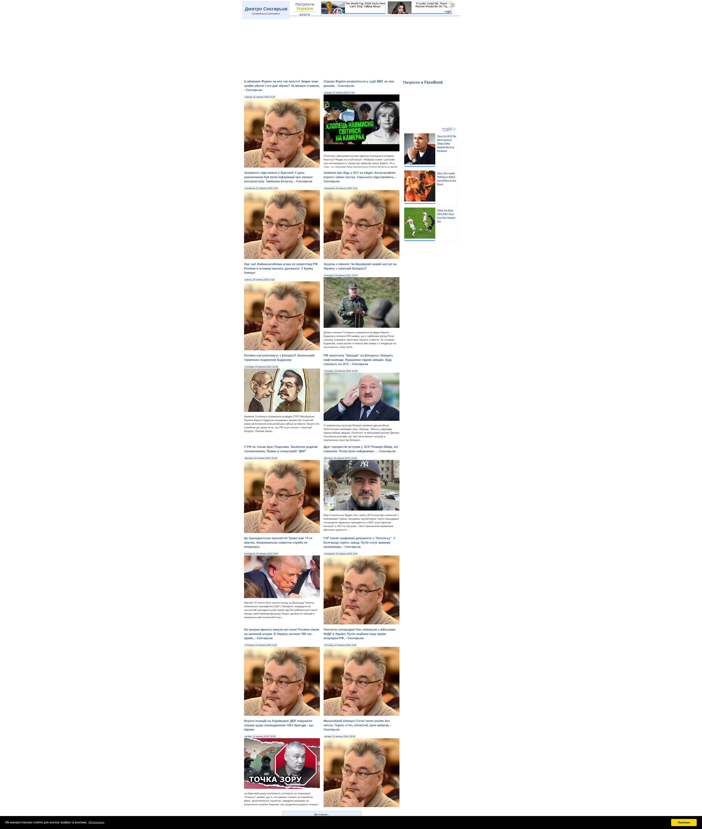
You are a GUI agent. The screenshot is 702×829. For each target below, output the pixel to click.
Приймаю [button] (684, 822)
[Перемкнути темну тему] (450, 5)
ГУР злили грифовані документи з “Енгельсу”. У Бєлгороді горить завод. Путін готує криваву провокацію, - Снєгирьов (359, 542)
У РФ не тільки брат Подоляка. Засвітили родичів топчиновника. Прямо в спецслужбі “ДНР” (281, 449)
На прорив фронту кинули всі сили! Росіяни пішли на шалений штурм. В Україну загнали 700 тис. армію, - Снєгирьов (281, 633)
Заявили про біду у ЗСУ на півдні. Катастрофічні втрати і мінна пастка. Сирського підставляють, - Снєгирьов (360, 176)
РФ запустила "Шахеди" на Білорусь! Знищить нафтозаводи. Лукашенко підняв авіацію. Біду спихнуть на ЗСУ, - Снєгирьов (358, 359)
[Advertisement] (351, 48)
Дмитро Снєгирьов (266, 8)
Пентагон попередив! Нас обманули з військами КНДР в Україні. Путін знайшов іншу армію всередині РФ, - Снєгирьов (359, 633)
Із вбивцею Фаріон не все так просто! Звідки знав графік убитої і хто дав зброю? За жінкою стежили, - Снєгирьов (282, 85)
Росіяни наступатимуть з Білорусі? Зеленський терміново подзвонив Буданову (279, 357)
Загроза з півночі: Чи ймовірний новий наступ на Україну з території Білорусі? (360, 266)
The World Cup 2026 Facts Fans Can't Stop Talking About (365, 5)
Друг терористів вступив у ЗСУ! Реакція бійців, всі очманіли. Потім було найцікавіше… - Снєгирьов (361, 449)
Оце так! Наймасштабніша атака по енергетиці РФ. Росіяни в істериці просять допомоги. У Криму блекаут (281, 268)
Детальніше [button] (96, 822)
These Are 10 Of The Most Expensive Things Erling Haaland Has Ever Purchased (446, 143)
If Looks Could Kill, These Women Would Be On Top (431, 5)
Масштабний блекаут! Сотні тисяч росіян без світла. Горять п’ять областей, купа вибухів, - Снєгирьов (357, 725)
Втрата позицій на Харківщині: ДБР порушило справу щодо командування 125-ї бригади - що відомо (278, 725)
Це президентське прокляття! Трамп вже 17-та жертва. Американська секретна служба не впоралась (278, 542)
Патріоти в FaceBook (423, 82)
